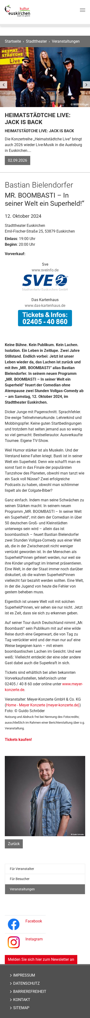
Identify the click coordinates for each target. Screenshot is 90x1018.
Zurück (14, 843)
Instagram (34, 939)
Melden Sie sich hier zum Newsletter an (41, 959)
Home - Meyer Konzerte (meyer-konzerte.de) (42, 705)
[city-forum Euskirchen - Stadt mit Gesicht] (17, 10)
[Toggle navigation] (82, 10)
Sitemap (21, 1008)
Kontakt (21, 999)
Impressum (24, 975)
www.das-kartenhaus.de (45, 305)
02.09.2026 (17, 160)
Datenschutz (26, 983)
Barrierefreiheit (29, 991)
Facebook (33, 921)
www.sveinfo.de (45, 270)
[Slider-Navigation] (3, 84)
